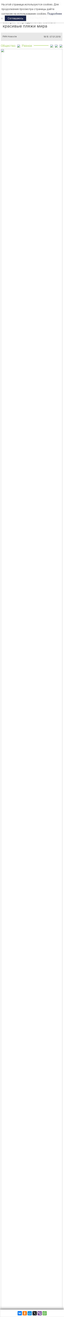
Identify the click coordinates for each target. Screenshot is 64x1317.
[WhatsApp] (44, 1313)
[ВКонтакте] (20, 1313)
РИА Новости (10, 36)
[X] (35, 1313)
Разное (27, 45)
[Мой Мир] (30, 1313)
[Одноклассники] (25, 1313)
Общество (8, 45)
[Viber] (40, 1313)
